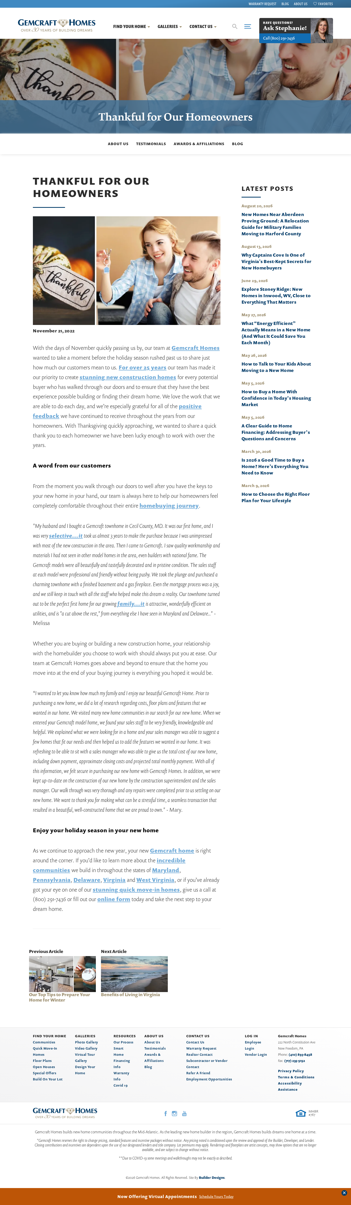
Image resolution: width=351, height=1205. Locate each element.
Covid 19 (120, 1085)
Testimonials (151, 143)
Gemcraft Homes (196, 347)
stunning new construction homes (128, 377)
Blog (285, 4)
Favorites (325, 4)
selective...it (66, 535)
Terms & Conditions (296, 1077)
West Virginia (155, 879)
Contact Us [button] (201, 26)
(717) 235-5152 (294, 1060)
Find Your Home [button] (129, 26)
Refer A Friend (198, 1073)
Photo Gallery (86, 1042)
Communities (44, 1042)
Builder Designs (212, 1177)
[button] (235, 26)
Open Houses (44, 1066)
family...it (131, 603)
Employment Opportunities (209, 1079)
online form (113, 899)
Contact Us (195, 1042)
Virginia (114, 879)
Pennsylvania (52, 879)
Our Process (124, 1042)
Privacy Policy (291, 1071)
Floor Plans (42, 1060)
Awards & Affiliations (199, 143)
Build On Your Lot (48, 1079)
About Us (301, 4)
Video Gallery (86, 1048)
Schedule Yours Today (216, 1196)
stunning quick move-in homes (136, 889)
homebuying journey (169, 505)
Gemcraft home (172, 850)
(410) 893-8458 (300, 1054)
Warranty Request (262, 4)
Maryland (165, 870)
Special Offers (44, 1073)
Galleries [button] (168, 26)
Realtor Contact (199, 1054)
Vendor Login (256, 1054)
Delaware (86, 879)
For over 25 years (143, 367)
